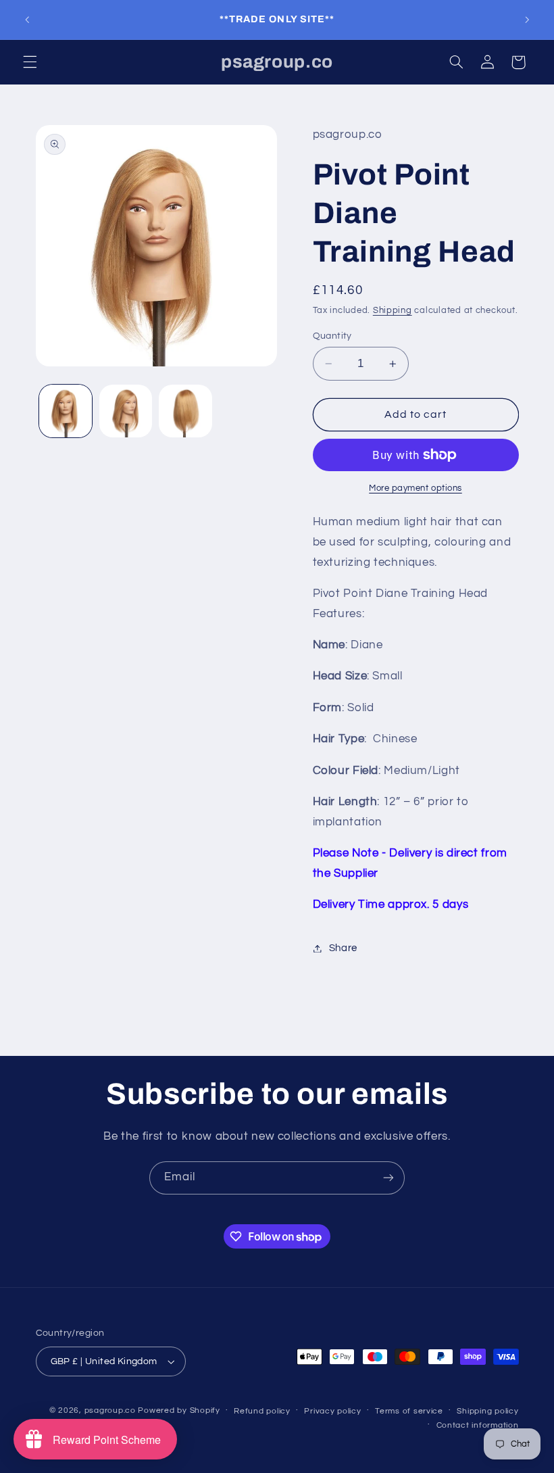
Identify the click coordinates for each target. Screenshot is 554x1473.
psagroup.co (110, 1410)
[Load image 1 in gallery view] (65, 411)
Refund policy (262, 1411)
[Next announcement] (527, 19)
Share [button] (343, 948)
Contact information (477, 1425)
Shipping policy (487, 1411)
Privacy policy (332, 1411)
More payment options (415, 488)
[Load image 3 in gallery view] (185, 411)
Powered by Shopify (179, 1410)
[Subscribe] (388, 1177)
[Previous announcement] (27, 19)
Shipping (392, 310)
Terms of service (409, 1411)
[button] (29, 62)
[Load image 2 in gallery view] (125, 411)
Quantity (332, 336)
